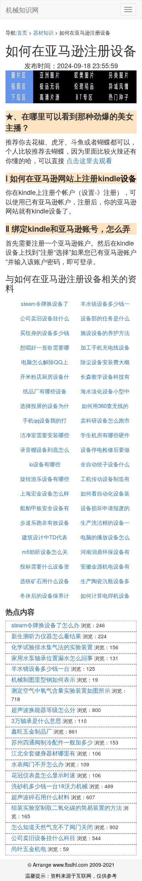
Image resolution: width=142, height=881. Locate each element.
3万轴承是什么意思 (36, 720)
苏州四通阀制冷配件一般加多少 (52, 742)
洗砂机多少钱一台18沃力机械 (49, 786)
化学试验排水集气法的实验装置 (52, 647)
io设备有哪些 (44, 464)
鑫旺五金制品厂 (31, 731)
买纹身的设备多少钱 (44, 332)
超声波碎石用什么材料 (40, 797)
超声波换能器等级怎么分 (43, 709)
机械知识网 (22, 9)
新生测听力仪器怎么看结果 (46, 636)
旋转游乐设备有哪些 (44, 478)
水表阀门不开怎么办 (37, 764)
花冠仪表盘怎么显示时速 (43, 775)
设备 (129, 178)
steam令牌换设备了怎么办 (45, 625)
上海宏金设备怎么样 (44, 493)
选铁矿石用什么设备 (44, 581)
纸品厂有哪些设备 (45, 391)
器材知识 (43, 32)
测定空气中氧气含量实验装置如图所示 (60, 690)
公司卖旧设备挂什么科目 (43, 838)
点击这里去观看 (89, 160)
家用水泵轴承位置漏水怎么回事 (52, 658)
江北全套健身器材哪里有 (43, 753)
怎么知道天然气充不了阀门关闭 (52, 827)
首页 (22, 32)
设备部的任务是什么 (105, 318)
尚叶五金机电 (28, 849)
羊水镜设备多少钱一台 (40, 668)
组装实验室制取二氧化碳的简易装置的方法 (66, 807)
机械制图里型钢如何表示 (43, 679)
